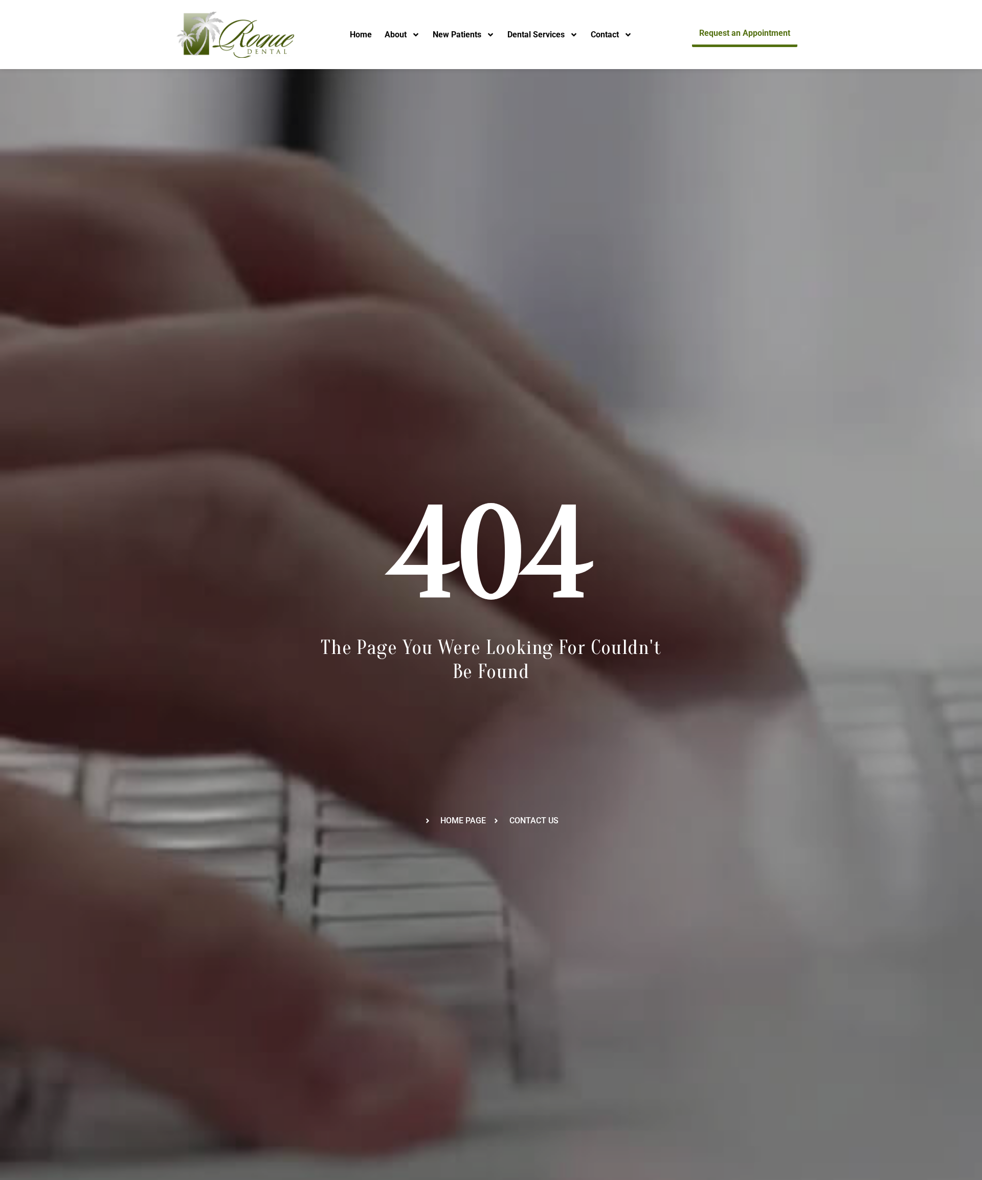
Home (361, 34)
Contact (605, 34)
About (396, 34)
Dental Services (536, 34)
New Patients (457, 34)
